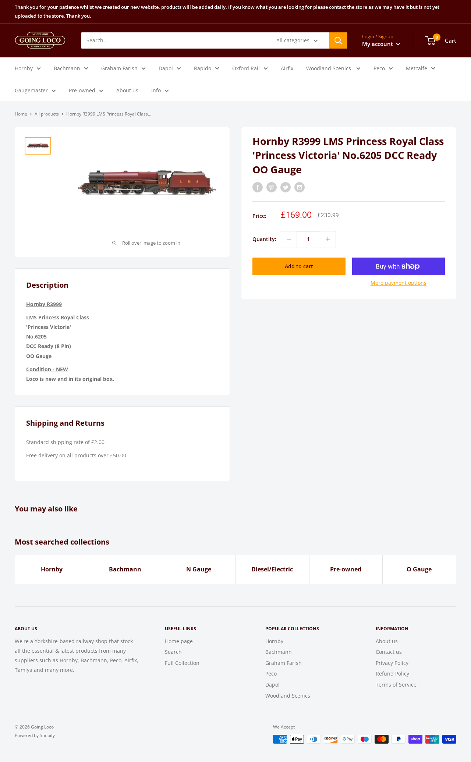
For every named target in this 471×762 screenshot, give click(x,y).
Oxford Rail (246, 67)
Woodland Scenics (329, 67)
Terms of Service (396, 684)
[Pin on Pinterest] (271, 187)
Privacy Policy (392, 662)
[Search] (338, 40)
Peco (379, 67)
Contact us (389, 651)
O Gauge (419, 569)
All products (47, 114)
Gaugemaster (31, 89)
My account (378, 43)
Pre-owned (82, 89)
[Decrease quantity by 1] (289, 239)
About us (127, 89)
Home (21, 114)
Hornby (24, 67)
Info (156, 89)
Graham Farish (119, 67)
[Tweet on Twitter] (285, 187)
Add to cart (299, 266)
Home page (179, 641)
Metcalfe (416, 67)
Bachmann (67, 67)
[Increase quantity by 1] (328, 239)
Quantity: (264, 238)
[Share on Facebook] (257, 187)
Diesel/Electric (272, 569)
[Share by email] (299, 187)
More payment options (398, 282)
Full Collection (182, 662)
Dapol (166, 67)
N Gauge (198, 569)
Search (173, 651)
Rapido (202, 67)
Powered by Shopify (35, 735)
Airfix (287, 67)
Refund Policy (392, 673)
